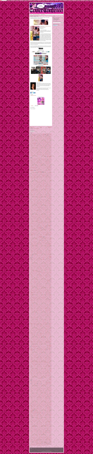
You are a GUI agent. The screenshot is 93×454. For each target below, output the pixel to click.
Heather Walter (35, 249)
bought (44, 174)
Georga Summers (41, 235)
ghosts (48, 235)
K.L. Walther (50, 284)
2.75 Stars (32, 134)
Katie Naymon (37, 292)
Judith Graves (47, 279)
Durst (38, 212)
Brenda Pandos (31, 176)
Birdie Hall (31, 169)
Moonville (38, 345)
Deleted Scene (47, 207)
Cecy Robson (38, 185)
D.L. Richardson (40, 201)
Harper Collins (44, 245)
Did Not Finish (43, 209)
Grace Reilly (46, 238)
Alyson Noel (39, 145)
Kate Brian (42, 288)
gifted (50, 235)
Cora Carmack (38, 197)
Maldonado (32, 325)
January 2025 (31, 265)
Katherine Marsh (37, 290)
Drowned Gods (49, 211)
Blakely (45, 169)
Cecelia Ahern (46, 184)
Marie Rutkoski (43, 327)
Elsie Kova (31, 218)
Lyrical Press (45, 321)
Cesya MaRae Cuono (47, 185)
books (49, 173)
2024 (41, 134)
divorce (43, 210)
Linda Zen (37, 314)
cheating (39, 187)
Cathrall (34, 184)
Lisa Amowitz (43, 315)
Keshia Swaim (33, 296)
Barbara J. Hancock (34, 165)
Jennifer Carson (32, 269)
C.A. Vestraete (46, 178)
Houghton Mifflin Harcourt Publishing (38, 253)
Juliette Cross (48, 281)
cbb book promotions (42, 184)
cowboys (32, 199)
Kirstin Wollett (34, 299)
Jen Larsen (35, 267)
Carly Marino (46, 182)
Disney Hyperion (37, 210)
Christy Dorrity (45, 191)
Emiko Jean (50, 218)
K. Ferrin (33, 283)
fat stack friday (40, 227)
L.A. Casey (33, 303)
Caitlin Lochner (39, 180)
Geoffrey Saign (37, 235)
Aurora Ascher (41, 161)
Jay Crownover (43, 266)
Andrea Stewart (36, 152)
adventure (36, 139)
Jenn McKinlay (33, 268)
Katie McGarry (32, 292)
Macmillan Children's (37, 323)
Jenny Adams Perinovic (39, 272)
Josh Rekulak (34, 279)
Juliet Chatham (41, 281)
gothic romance (36, 238)
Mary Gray (41, 330)
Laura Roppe (35, 307)
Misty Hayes (46, 343)
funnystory (38, 232)
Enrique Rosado (31, 222)
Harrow (38, 246)
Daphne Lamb (45, 203)
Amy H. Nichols (42, 150)
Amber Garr (50, 148)
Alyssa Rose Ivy (46, 145)
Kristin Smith (45, 301)
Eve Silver (35, 225)
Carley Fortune (43, 182)
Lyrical (42, 321)
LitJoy (47, 316)
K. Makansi (38, 283)
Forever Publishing (40, 230)
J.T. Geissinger (46, 261)
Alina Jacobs (42, 144)
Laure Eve (50, 307)
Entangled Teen (45, 222)
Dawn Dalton (36, 205)
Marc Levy (36, 326)
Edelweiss (31, 213)
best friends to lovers (49, 167)
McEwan (36, 332)
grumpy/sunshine (34, 240)
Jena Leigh (46, 267)
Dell (50, 207)
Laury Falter (43, 310)
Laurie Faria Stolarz (35, 310)
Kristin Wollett (48, 301)
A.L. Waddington (34, 136)
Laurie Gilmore (39, 310)
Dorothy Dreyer (33, 211)
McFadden (38, 332)
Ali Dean (31, 143)
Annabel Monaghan (39, 154)
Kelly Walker (44, 294)
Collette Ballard (35, 196)
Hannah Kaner (46, 242)
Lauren (31, 308)
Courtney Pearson (42, 198)
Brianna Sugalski (47, 176)
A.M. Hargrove (37, 136)
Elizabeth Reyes (46, 216)
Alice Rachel (47, 143)
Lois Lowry (37, 318)
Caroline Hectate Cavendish (32, 183)
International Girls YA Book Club (45, 257)
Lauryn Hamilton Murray (47, 310)
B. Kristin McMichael (42, 163)
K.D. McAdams (36, 284)
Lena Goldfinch (47, 312)
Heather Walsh (31, 249)
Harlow (43, 244)
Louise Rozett (46, 319)
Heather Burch (38, 247)
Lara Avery (38, 305)
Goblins (31, 237)
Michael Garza (48, 339)
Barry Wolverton (49, 165)
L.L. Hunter (49, 303)
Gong (40, 237)
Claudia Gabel (39, 194)
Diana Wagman (33, 209)
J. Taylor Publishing (42, 259)
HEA (49, 246)
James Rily (40, 263)
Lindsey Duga (49, 314)
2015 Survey (39, 134)
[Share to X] (36, 105)
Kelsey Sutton (39, 295)
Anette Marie (48, 152)
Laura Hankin (48, 306)
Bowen (47, 174)
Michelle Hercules (36, 341)
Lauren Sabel (31, 310)
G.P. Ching (40, 232)
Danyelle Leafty (42, 203)
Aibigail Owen (48, 139)
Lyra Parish (40, 321)
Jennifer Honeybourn (43, 270)
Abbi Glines (50, 136)
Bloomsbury (47, 170)
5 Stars (46, 135)
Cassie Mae (48, 183)
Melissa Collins (42, 336)
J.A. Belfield (50, 259)
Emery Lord (44, 218)
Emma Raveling (49, 221)
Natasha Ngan (48, 348)
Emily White (35, 220)
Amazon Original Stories (34, 148)
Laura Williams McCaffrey (46, 307)
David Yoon (34, 205)
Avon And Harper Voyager (37, 162)
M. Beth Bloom (48, 321)
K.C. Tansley (33, 284)
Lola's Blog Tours (43, 318)
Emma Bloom (45, 220)
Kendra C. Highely (47, 295)
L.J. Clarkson (45, 303)
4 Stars (33, 135)
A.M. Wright (41, 136)
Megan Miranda (33, 334)
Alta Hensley (36, 145)
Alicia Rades (35, 144)
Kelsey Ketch (50, 294)
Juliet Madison (45, 281)
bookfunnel (47, 173)
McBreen (31, 332)
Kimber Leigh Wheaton (43, 297)
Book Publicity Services (33, 173)
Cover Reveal (49, 198)
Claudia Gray (42, 194)
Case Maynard (40, 183)
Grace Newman (42, 238)
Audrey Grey (48, 160)
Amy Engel (33, 150)
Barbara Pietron (38, 165)
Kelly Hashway (32, 294)
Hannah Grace (42, 242)
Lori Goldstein (37, 319)
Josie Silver (40, 279)
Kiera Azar (45, 296)
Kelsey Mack (32, 295)
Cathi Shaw (32, 184)
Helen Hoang (48, 249)
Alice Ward (50, 143)
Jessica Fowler (45, 273)
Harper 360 (48, 244)
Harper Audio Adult (35, 245)
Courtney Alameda (34, 198)
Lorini (43, 319)
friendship (33, 232)
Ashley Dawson (42, 158)
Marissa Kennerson (43, 328)
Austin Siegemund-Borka (46, 161)
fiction (42, 228)
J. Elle (46, 258)
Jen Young (43, 267)
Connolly (50, 196)
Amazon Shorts (39, 148)
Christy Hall (48, 191)
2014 (36, 134)
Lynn (30, 321)
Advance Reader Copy (32, 139)
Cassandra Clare (44, 183)
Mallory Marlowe (41, 325)
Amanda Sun (41, 147)
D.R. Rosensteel (43, 201)
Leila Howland (35, 312)
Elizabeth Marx (33, 216)
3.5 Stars (47, 134)
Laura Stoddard (41, 307)
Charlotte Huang (32, 187)
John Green (43, 277)
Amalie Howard (43, 146)
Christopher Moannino (37, 191)
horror (33, 253)
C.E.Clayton (50, 178)
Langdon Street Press (35, 305)
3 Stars (43, 134)
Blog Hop (49, 169)
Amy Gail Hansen (39, 150)
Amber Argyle (43, 148)
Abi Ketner (39, 137)
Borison (42, 174)
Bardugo (44, 165)
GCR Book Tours (33, 234)
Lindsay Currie (42, 314)
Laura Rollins (32, 307)
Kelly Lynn (36, 294)
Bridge (50, 176)
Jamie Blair (43, 263)
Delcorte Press (44, 207)
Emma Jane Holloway (35, 221)
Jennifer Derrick (47, 269)
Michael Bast (41, 339)
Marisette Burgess (32, 328)
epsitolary (43, 223)
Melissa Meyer (50, 337)
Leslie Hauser (50, 312)
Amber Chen (46, 148)
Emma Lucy (46, 221)
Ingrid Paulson (40, 256)
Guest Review (45, 240)
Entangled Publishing (40, 222)
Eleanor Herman (43, 214)
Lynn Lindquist (33, 321)
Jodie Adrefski (50, 276)
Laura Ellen (45, 306)
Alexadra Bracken (36, 141)
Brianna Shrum (43, 176)
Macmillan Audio (32, 323)
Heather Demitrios (42, 247)
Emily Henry (47, 219)
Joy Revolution (43, 279)
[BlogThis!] (35, 105)
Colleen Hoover (47, 195)
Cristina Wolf (47, 199)
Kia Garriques (38, 296)
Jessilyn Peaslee (31, 275)
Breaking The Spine (44, 175)
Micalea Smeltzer (37, 339)
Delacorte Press (39, 207)
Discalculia (50, 209)
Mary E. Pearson (32, 330)
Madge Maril (50, 323)
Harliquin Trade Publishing (40, 244)
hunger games (37, 254)
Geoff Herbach (34, 235)
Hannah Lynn (49, 242)
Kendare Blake (42, 295)
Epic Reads (36, 223)
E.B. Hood (50, 212)
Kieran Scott (50, 296)
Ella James (50, 216)
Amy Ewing (36, 150)
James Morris (34, 263)
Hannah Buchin (39, 242)
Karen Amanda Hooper (32, 286)
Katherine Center (32, 290)
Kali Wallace (37, 285)
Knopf (48, 299)
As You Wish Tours (35, 158)
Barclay (41, 165)
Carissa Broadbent (39, 182)
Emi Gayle (47, 218)
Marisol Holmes (39, 328)
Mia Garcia (45, 338)
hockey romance (38, 251)
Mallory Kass (37, 325)
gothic (33, 238)
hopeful (31, 253)
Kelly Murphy (38, 294)
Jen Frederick (31, 267)
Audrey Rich (34, 161)
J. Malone (33, 259)
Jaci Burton (50, 261)
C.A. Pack (43, 178)
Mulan (41, 346)
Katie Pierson (44, 292)
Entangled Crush (35, 222)
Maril (46, 327)
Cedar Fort (41, 185)
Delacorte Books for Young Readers (33, 207)
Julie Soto (38, 281)
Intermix (40, 257)
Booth (40, 174)
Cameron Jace (37, 181)
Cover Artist (46, 198)
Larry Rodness (44, 305)
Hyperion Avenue (43, 254)
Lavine (50, 310)
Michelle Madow (47, 341)
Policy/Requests (43, 14)
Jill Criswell (39, 275)
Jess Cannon (38, 273)
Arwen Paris (31, 158)
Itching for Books (32, 258)
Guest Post (40, 240)
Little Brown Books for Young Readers (34, 317)
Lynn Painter (36, 321)
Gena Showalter (40, 234)
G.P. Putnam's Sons (37, 233)
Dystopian (48, 212)
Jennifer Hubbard (47, 270)
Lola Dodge (40, 318)
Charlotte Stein (36, 187)
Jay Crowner (40, 266)
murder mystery (49, 346)
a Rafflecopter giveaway (33, 95)
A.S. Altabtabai (47, 136)
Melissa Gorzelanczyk (35, 337)
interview (50, 257)
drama (41, 211)
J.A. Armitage (47, 259)
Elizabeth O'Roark (37, 216)
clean (46, 194)
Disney (33, 210)
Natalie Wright (41, 348)
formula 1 (50, 230)
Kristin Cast (36, 301)
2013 (34, 134)
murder (47, 346)
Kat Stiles (32, 288)
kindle (46, 298)
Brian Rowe (40, 176)
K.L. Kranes (47, 284)
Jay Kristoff (47, 266)
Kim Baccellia (36, 297)
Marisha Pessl (35, 328)
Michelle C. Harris (32, 341)
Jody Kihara (32, 277)
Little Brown (50, 316)
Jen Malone (38, 267)
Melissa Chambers (38, 336)
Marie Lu (40, 327)
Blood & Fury (40, 170)
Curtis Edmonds (37, 200)
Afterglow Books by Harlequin (40, 139)
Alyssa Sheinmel (49, 145)
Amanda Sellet (33, 147)
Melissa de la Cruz (47, 336)
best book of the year (39, 167)
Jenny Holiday (47, 272)
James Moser (37, 263)
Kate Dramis (49, 288)
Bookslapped (35, 174)
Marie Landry (37, 327)
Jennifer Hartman (38, 270)
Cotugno (31, 198)
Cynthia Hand (49, 200)
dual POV (33, 212)
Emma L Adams (39, 221)
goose (31, 238)
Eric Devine (49, 223)
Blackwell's (42, 169)
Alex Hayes (33, 141)
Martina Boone (46, 329)
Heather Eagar (45, 247)
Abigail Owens (49, 137)
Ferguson (38, 228)
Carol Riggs (50, 182)
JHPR (36, 275)
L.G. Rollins (42, 303)
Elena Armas (49, 214)
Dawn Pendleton (49, 205)
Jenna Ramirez (41, 268)
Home (31, 14)
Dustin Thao (40, 212)
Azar (35, 163)
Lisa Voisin (39, 316)
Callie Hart (46, 180)
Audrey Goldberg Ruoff (39, 160)
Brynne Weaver (33, 178)
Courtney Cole (38, 198)
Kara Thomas (46, 285)
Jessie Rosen (46, 274)
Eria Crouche (46, 223)
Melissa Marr (47, 337)
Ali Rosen (41, 143)
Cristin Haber (44, 199)
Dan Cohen (50, 201)
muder (39, 346)
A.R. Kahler (44, 136)
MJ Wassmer (49, 343)
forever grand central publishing (33, 230)
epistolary (40, 223)
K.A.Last (49, 283)
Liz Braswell (40, 317)
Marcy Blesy (38, 326)
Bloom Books (43, 170)
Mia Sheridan (50, 338)
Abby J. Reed (32, 137)
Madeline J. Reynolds (46, 323)
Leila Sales (38, 312)
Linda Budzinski (34, 314)
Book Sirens (37, 173)
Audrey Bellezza (34, 160)
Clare (42, 193)
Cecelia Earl (50, 184)
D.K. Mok (37, 201)
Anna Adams (35, 154)
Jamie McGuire (49, 263)
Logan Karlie (34, 318)
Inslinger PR (37, 257)
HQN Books (46, 253)
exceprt (46, 225)
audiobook (31, 160)
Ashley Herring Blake (49, 158)
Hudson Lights (49, 253)
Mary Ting (50, 330)
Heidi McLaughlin (42, 249)
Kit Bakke (39, 299)
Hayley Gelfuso (43, 246)
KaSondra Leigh (48, 287)
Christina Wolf (45, 189)
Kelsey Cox (47, 294)
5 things (49, 135)
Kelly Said (41, 294)
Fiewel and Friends (46, 228)
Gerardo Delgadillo (45, 235)
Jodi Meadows (46, 276)
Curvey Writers (42, 200)
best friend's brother (44, 167)
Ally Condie (33, 145)
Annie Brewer (48, 155)
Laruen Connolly (48, 305)
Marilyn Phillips (49, 327)
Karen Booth (42, 286)
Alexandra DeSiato (49, 141)
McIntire (43, 332)
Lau (50, 305)
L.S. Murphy (36, 304)
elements (46, 214)
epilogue (38, 223)
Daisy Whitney (47, 201)
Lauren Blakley (49, 308)
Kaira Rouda (31, 285)
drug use (31, 212)
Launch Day (31, 306)
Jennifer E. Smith (34, 270)
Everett (40, 225)
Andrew (39, 152)
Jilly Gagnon (49, 275)
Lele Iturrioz (44, 312)
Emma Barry (42, 220)
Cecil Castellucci (31, 185)
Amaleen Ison (40, 146)
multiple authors (44, 346)
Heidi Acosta (38, 249)
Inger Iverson (37, 256)
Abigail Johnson (42, 137)
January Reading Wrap (42, 265)
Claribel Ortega (48, 193)
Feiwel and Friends (34, 228)
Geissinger (37, 234)
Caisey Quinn (36, 180)
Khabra (36, 296)
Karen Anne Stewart (38, 286)
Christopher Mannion (32, 191)
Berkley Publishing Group (33, 167)
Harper (45, 244)
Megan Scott (44, 334)
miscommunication (39, 343)
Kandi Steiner (43, 285)
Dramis (43, 211)
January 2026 (35, 265)
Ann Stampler (31, 154)
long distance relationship (47, 318)
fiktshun (50, 228)
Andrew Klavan (42, 152)
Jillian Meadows (45, 275)
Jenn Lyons (49, 267)
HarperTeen (31, 246)
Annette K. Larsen (44, 155)
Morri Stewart (41, 345)
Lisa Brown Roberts (48, 315)
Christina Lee (42, 189)
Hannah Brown (35, 242)
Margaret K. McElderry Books (47, 326)
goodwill (50, 237)
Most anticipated (49, 345)
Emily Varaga (31, 220)
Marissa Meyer (47, 328)
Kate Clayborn (45, 288)
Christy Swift (38, 192)
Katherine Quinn (44, 290)
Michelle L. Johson (43, 341)
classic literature (33, 194)
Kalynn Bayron (40, 285)
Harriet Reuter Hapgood (35, 246)
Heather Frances (49, 247)
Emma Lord (43, 221)
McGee (40, 332)
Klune (47, 299)
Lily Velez (31, 314)
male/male (35, 325)
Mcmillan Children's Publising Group (47, 332)
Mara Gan (45, 325)
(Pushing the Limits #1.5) (48, 26)
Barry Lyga (46, 165)
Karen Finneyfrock (49, 286)
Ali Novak (38, 143)
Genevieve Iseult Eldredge (45, 234)
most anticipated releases (35, 346)
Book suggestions (40, 173)
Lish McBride (45, 316)
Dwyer (42, 212)
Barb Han (31, 165)
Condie (42, 196)
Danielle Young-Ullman (34, 203)
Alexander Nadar (40, 141)
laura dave (39, 306)
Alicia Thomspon (38, 144)
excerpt (49, 225)
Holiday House (46, 251)
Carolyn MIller (37, 183)
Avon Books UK (43, 162)
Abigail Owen (46, 137)
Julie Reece (35, 281)
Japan (45, 265)
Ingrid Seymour (43, 256)
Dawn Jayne (39, 205)
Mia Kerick (47, 338)
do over (48, 210)
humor (34, 254)
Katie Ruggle (47, 292)
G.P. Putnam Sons (44, 232)
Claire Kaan (34, 193)
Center (44, 185)
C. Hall (38, 178)
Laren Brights (41, 305)
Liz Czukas (43, 317)
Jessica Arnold (42, 273)
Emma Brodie (48, 220)
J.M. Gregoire (34, 261)
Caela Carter (33, 180)
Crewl (41, 199)
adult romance (48, 138)
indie (32, 256)
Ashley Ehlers (45, 158)
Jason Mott (34, 266)
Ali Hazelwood (34, 143)
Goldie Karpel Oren (37, 237)
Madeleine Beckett (42, 323)
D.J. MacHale (34, 201)
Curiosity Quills (33, 200)
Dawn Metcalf (45, 205)
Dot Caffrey (37, 211)
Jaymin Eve (50, 266)
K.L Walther (42, 284)
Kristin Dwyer (38, 301)
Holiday (43, 251)
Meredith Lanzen (33, 338)
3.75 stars (50, 134)
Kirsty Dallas (37, 299)
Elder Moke (36, 214)
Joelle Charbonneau (36, 277)
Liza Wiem (49, 317)
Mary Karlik (44, 330)
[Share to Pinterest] (37, 105)
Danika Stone (38, 203)
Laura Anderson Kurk (35, 306)
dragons (39, 211)
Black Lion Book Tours (38, 169)
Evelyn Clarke (38, 225)
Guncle (48, 240)
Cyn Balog (46, 200)
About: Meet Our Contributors (36, 14)
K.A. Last (43, 283)
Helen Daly (45, 249)
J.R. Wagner (43, 261)
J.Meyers (40, 261)
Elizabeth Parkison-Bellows (41, 216)
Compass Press (39, 196)
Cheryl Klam (46, 187)
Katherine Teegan (49, 290)
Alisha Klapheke (45, 144)
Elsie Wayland (37, 218)
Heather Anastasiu (34, 247)
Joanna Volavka (39, 276)
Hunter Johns (40, 254)
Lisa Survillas (33, 316)
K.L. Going (45, 284)
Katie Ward (50, 292)
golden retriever (33, 237)
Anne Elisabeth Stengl (47, 154)
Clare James (45, 193)
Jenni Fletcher (45, 268)
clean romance (49, 194)
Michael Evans (44, 339)
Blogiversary (37, 170)
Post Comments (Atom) (36, 128)
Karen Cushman (45, 286)
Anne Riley (40, 155)
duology (36, 212)
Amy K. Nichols (46, 150)
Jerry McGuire (32, 273)
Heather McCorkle (37, 248)
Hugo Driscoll (31, 254)
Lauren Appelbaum (34, 308)
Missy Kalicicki (43, 343)
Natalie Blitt (35, 348)
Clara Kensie (40, 193)
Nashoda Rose (31, 348)
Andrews (45, 152)
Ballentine (41, 164)
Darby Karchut (49, 203)
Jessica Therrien (42, 274)
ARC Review (49, 156)
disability (47, 209)
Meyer (42, 338)
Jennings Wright (34, 272)
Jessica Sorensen (38, 274)
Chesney (48, 187)
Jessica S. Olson (34, 274)
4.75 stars (42, 135)
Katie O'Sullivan (40, 292)
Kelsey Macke (35, 295)
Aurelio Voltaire (37, 161)
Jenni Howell (48, 268)
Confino (44, 196)
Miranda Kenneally (35, 343)
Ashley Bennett (38, 158)
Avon (32, 162)
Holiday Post (50, 251)
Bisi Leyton (34, 169)
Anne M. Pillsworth (36, 155)
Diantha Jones (40, 209)
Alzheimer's (32, 146)
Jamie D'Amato (46, 263)
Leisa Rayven (40, 312)
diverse (41, 210)
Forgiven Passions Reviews (45, 230)
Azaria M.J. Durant (38, 163)
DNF (45, 210)
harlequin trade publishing (34, 244)
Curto (39, 200)
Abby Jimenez (36, 137)
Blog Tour (32, 170)
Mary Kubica (47, 330)
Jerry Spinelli (35, 273)
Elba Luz (33, 214)
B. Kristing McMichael (47, 163)
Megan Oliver (41, 334)
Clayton (45, 194)
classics (36, 194)
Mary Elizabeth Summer (37, 330)
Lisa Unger (36, 316)
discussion (31, 210)
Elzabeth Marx (40, 218)
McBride (33, 332)
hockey (35, 251)
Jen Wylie (40, 267)
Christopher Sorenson (41, 191)
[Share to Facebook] (37, 105)
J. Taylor (38, 259)
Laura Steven (38, 307)
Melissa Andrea (34, 336)
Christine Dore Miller (49, 189)
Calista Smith (43, 180)
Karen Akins (50, 285)
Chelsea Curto (42, 187)
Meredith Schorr (37, 338)
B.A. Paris (50, 163)
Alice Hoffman (44, 143)
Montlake (36, 345)
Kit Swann (42, 299)
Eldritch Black (39, 214)
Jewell (34, 275)
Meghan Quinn (37, 335)
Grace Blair (40, 238)
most (45, 345)
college (32, 196)
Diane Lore (37, 209)
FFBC (40, 228)
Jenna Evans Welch (37, 268)
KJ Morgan (45, 299)
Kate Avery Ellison (38, 288)
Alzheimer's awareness (36, 146)
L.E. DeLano (39, 303)
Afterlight (44, 139)
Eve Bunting (32, 225)
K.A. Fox (40, 283)
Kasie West (44, 287)
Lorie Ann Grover (40, 319)
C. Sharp (41, 178)
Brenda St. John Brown (36, 176)
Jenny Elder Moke (43, 272)
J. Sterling (36, 259)
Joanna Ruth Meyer (36, 276)
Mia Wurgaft (34, 339)
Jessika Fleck (49, 274)
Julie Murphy (31, 281)
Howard (43, 253)
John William (46, 277)
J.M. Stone (37, 261)
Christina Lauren (38, 189)
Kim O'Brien (39, 297)
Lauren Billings (42, 308)
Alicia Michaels (31, 144)
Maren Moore (41, 326)
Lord (34, 319)
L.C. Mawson (36, 303)
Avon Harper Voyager (47, 162)
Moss (44, 345)
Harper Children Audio (40, 245)
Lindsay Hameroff (45, 314)
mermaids (40, 338)
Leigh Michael (31, 312)
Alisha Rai (49, 144)
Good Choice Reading (44, 237)
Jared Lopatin (48, 265)
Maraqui (33, 326)
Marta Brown (39, 329)
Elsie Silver (34, 218)
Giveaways (41, 236)
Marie (34, 327)
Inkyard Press (34, 257)
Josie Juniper (37, 279)
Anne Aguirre (43, 154)
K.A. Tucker (45, 283)
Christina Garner (34, 189)
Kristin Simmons (42, 301)
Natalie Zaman (45, 348)
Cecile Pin (35, 185)
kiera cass (47, 296)
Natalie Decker (38, 348)
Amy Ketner (50, 150)
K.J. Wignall (39, 284)
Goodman (48, 237)
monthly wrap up (32, 345)
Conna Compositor (47, 196)
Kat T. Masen (34, 288)
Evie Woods (43, 225)
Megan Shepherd (47, 334)
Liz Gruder (46, 317)
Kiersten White (32, 297)
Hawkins (41, 246)
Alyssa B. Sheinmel (42, 145)
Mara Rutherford (48, 325)
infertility (34, 256)
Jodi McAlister (43, 276)
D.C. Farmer (31, 201)
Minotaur (31, 343)
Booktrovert (38, 174)
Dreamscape (46, 211)
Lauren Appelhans (38, 308)
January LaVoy (38, 265)
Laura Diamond (42, 306)
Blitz (46, 169)
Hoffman (41, 251)
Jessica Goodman (49, 273)
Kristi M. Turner (32, 301)
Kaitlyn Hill (34, 285)
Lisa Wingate (42, 316)
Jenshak (50, 272)
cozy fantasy (39, 199)
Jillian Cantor (42, 275)
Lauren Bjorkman (45, 308)
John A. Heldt (40, 277)
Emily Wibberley (38, 220)
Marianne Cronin (31, 327)
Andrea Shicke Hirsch (32, 152)
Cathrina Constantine (38, 184)
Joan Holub (32, 276)
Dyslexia (45, 212)
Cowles (35, 199)
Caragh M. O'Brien (34, 182)
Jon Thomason (49, 277)
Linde (39, 314)
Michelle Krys (40, 341)
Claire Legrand (37, 193)
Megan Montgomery (38, 334)
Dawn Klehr (42, 205)
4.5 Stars (39, 135)
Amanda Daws (47, 146)
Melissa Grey (38, 337)
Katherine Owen (41, 290)
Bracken (49, 174)
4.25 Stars (36, 135)
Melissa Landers (43, 337)
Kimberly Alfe (47, 297)
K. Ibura (35, 283)
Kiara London (42, 296)
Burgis (36, 178)
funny (35, 232)
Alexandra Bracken (45, 141)
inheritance (47, 256)
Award (33, 163)
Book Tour (44, 173)
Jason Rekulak (36, 266)
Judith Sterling (50, 279)
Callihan (48, 180)
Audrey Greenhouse (44, 160)
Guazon (37, 240)
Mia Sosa (32, 339)
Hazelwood (47, 246)
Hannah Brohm (32, 242)
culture (31, 200)
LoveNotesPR (49, 319)
